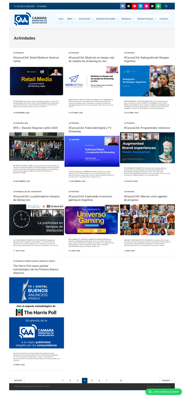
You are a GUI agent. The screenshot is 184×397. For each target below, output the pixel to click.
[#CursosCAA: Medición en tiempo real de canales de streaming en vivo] (92, 80)
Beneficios (126, 19)
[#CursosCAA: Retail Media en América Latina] (36, 81)
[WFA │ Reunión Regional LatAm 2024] (36, 146)
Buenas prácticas (145, 19)
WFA (26, 123)
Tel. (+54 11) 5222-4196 (25, 6)
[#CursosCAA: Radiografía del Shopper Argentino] (147, 81)
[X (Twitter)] (128, 6)
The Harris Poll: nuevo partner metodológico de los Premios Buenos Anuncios (35, 269)
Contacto (42, 6)
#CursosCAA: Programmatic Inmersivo (147, 128)
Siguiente (166, 380)
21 (121, 380)
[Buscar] (166, 6)
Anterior (18, 380)
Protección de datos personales (158, 386)
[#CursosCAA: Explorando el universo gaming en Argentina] (92, 219)
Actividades (18, 53)
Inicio (61, 19)
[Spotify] (158, 6)
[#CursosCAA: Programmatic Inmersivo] (147, 147)
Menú (69, 19)
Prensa (51, 261)
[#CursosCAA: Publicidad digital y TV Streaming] (92, 151)
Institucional (84, 19)
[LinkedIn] (140, 6)
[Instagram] (146, 6)
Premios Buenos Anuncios (36, 261)
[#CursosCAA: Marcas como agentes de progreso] (147, 219)
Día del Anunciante (33, 192)
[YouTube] (134, 6)
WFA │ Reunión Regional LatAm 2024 (35, 128)
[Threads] (152, 6)
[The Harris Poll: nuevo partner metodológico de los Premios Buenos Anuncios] (36, 312)
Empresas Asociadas (105, 19)
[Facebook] (122, 6)
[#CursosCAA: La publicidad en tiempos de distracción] (36, 219)
